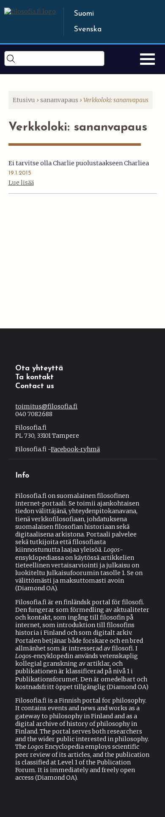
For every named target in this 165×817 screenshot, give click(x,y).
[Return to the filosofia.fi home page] (30, 11)
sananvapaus (59, 100)
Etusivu (24, 100)
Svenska (88, 29)
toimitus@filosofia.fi (46, 406)
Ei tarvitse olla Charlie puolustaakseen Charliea (78, 163)
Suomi (84, 14)
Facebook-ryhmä (75, 449)
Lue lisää (21, 182)
